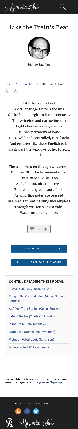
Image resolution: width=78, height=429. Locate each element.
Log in (40, 382)
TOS (30, 404)
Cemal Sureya (49, 308)
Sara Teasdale (35, 324)
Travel (13, 289)
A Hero (13, 347)
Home (8, 84)
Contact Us (42, 404)
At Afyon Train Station (23, 308)
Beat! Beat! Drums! (21, 332)
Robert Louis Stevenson (37, 339)
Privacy (19, 404)
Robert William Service (34, 347)
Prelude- (14, 339)
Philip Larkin (24, 84)
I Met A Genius (18, 316)
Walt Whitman (44, 332)
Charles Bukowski (42, 316)
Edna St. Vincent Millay (34, 289)
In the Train (16, 324)
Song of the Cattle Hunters (26, 296)
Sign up (56, 382)
